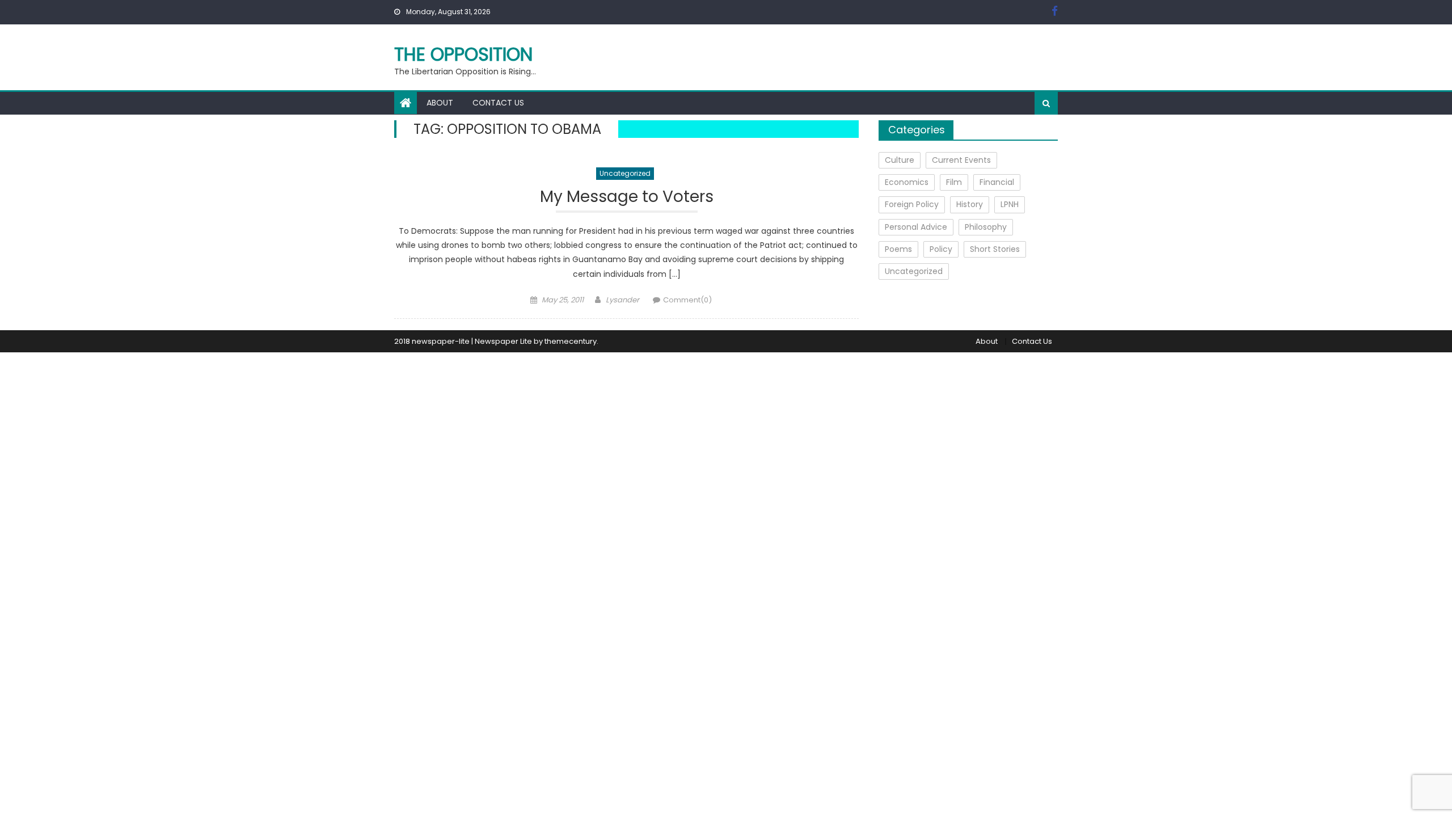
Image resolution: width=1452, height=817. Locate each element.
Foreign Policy (912, 204)
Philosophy (986, 227)
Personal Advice (916, 227)
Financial (997, 182)
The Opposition (463, 54)
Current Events (961, 160)
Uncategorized (625, 173)
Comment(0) (687, 299)
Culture (899, 160)
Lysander (622, 299)
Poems (898, 249)
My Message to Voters (627, 197)
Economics (906, 182)
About (440, 102)
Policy (941, 249)
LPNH (1010, 204)
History (969, 204)
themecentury (570, 341)
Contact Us (498, 102)
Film (954, 182)
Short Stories (995, 249)
